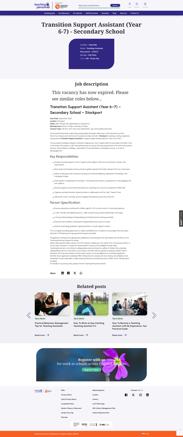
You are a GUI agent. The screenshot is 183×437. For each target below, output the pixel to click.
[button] (29, 315)
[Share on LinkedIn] (62, 273)
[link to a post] (52, 303)
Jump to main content (11, 3)
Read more (40, 335)
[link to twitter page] (133, 395)
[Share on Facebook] (68, 273)
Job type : (84, 55)
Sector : (83, 48)
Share (53, 273)
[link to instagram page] (140, 395)
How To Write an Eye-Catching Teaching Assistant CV (89, 324)
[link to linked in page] (147, 395)
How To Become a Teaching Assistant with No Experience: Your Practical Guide (129, 326)
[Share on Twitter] (74, 273)
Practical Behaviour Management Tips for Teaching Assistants (51, 324)
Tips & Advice (40, 318)
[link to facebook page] (126, 395)
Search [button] (115, 5)
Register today (91, 370)
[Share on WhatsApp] (81, 273)
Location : (84, 45)
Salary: (82, 58)
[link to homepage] (51, 6)
